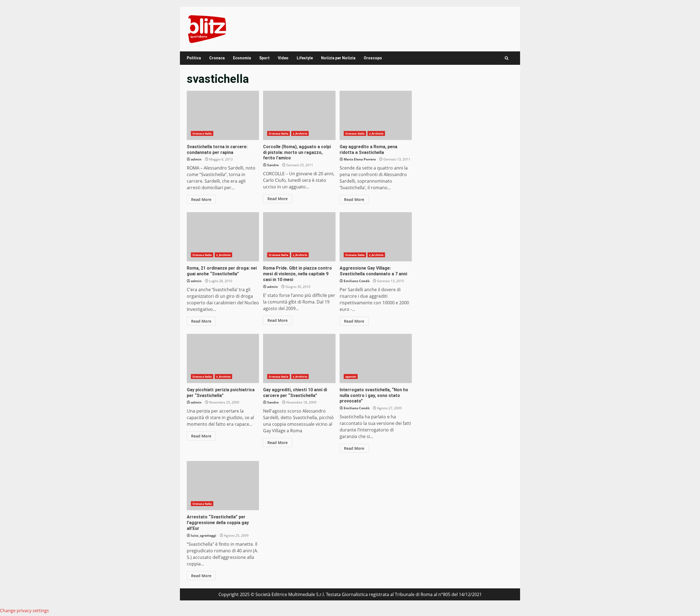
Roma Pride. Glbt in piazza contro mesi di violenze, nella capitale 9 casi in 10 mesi (299, 236)
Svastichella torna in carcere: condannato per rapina (223, 115)
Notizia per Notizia (338, 58)
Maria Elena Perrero (360, 159)
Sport (264, 58)
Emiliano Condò (356, 281)
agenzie (350, 376)
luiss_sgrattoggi (203, 535)
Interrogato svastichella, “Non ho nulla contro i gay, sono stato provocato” (376, 358)
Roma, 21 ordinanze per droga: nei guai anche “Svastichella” (223, 236)
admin (196, 159)
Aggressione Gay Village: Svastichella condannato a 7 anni (376, 236)
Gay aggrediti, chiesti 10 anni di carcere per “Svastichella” (299, 358)
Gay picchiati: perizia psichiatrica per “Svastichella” (223, 358)
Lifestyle (305, 58)
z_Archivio (300, 133)
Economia (242, 58)
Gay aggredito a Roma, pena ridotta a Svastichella (376, 115)
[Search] (506, 58)
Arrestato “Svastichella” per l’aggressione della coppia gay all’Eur (223, 485)
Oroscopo (373, 58)
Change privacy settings (24, 611)
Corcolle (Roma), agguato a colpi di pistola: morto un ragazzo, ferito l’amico (299, 115)
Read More (201, 199)
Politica (194, 58)
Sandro (273, 165)
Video (283, 58)
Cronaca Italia (202, 133)
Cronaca (217, 58)
